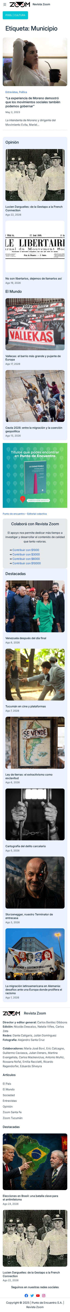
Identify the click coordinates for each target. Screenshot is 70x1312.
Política (23, 92)
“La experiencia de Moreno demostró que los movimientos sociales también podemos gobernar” (32, 102)
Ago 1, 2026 (12, 997)
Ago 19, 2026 (13, 282)
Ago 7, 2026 (12, 710)
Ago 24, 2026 (11, 1203)
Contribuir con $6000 (26, 559)
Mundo (16, 291)
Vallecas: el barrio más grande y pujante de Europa (33, 357)
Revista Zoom (35, 1013)
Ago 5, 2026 (12, 850)
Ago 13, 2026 (13, 435)
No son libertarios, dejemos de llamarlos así (33, 278)
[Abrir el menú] (5, 4)
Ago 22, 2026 (13, 214)
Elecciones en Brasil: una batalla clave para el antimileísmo (30, 1197)
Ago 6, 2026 (12, 782)
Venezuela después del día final (25, 638)
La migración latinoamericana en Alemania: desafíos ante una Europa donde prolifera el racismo (33, 989)
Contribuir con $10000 (26, 563)
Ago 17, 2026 (12, 363)
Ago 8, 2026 (12, 642)
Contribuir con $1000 (25, 550)
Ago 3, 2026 (12, 922)
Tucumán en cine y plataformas (25, 706)
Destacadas (15, 573)
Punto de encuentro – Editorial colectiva (25, 513)
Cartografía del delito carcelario (25, 846)
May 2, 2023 (12, 112)
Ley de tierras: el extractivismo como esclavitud (28, 776)
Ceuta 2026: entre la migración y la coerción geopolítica (33, 429)
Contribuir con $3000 (26, 554)
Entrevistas (11, 92)
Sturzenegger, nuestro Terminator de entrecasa (29, 916)
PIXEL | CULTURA (15, 15)
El (7, 291)
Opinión (12, 142)
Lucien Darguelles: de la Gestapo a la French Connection (34, 208)
